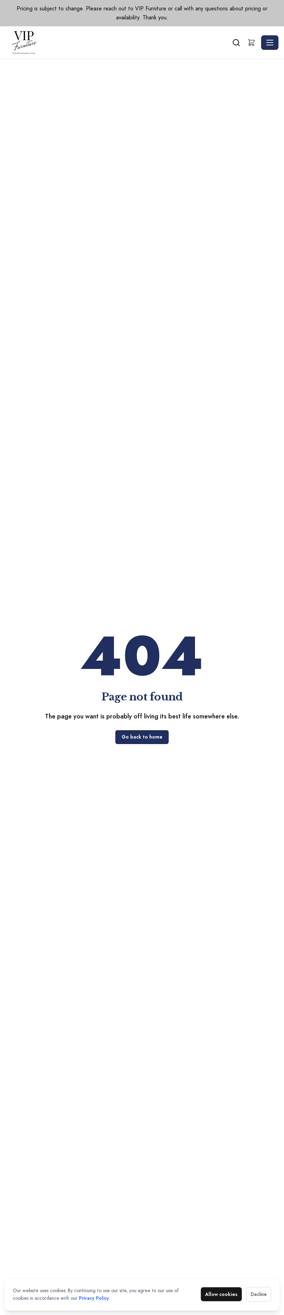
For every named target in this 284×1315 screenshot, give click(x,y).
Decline (259, 1294)
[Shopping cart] (251, 43)
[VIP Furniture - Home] (118, 42)
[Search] (236, 42)
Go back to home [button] (142, 736)
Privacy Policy (94, 1298)
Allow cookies (221, 1294)
